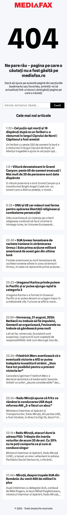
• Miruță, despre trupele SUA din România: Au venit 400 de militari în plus (32, 478)
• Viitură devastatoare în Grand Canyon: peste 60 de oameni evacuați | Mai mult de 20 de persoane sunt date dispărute (33, 172)
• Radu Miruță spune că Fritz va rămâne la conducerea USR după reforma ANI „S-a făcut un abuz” (32, 401)
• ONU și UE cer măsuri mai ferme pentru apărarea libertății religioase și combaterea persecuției (33, 208)
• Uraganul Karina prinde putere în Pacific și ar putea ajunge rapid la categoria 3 (33, 286)
